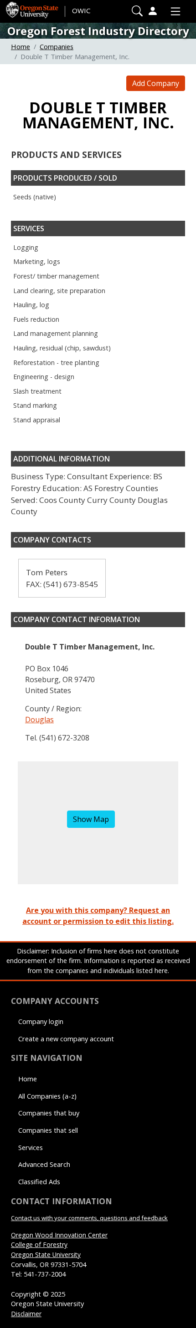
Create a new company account (66, 1038)
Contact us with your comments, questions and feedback (89, 1218)
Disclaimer (26, 1313)
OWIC (81, 10)
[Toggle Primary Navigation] (173, 11)
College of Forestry (39, 1244)
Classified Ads (39, 1181)
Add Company (155, 83)
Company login (40, 1021)
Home (20, 46)
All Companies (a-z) (47, 1096)
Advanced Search (44, 1164)
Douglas (39, 720)
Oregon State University (46, 1254)
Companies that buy (48, 1113)
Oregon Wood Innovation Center (59, 1235)
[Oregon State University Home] (32, 7)
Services (30, 1147)
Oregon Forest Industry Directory (98, 30)
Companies (56, 46)
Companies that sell (48, 1130)
